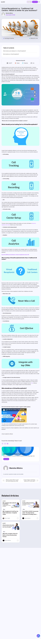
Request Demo (35, 1)
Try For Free (29, 1)
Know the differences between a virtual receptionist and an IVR (15, 254)
